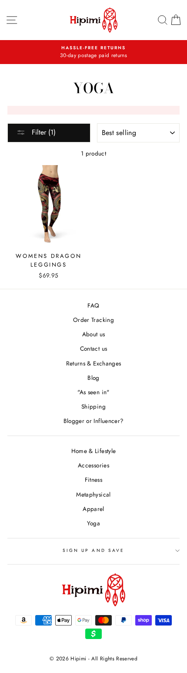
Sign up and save (93, 550)
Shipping (93, 406)
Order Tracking (93, 319)
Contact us (93, 348)
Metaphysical (93, 494)
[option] (93, 52)
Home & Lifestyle (93, 450)
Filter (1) (43, 132)
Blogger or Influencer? (93, 420)
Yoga (93, 523)
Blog (93, 377)
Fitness (93, 479)
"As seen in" (93, 392)
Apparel (93, 508)
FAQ (93, 305)
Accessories (93, 465)
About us (93, 334)
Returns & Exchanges (93, 363)
